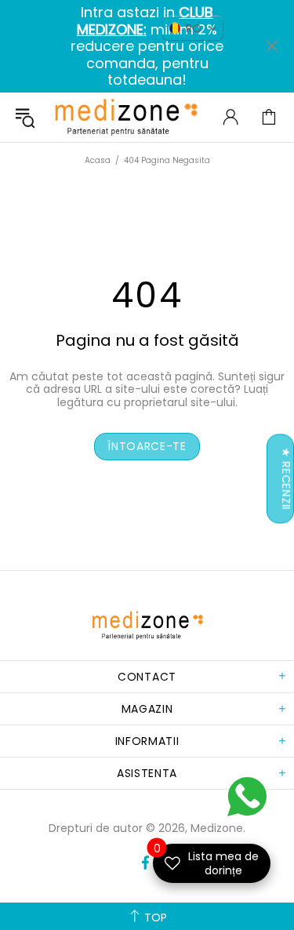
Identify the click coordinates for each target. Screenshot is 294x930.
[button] (192, 28)
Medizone (125, 117)
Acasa (98, 160)
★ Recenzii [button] (286, 479)
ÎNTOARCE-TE (147, 446)
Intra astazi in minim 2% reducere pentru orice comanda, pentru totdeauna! (147, 46)
